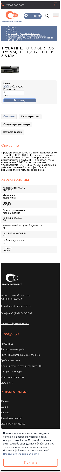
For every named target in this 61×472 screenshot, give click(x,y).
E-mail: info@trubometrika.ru (16, 306)
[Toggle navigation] (56, 15)
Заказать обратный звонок (15, 323)
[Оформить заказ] (55, 5)
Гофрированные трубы (13, 349)
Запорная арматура (11, 372)
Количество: (10, 89)
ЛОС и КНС (7, 383)
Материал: (9, 195)
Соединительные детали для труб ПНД (21, 366)
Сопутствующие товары (16, 124)
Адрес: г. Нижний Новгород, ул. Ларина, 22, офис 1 (15, 297)
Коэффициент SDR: (14, 188)
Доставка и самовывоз (13, 424)
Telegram (34, 16)
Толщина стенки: (12, 218)
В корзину (19, 100)
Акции (4, 407)
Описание (8, 116)
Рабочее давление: (13, 240)
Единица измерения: (14, 233)
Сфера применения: (14, 210)
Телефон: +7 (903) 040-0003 (16, 313)
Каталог (12, 29)
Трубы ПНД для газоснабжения (24, 33)
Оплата (5, 413)
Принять (30, 462)
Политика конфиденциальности (21, 454)
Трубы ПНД (13, 31)
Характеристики (30, 116)
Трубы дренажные (10, 360)
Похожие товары (12, 132)
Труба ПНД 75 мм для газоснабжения (27, 36)
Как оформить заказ (11, 418)
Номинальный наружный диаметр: (22, 225)
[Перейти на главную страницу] (11, 17)
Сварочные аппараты (12, 377)
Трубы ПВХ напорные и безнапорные (20, 355)
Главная (12, 27)
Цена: (6, 83)
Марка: (7, 203)
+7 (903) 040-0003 (14, 5)
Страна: (7, 248)
